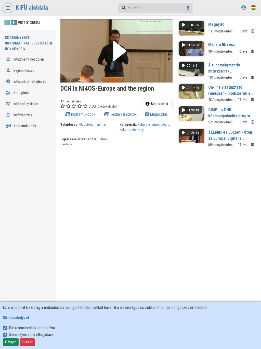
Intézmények (22, 115)
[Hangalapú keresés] (188, 7)
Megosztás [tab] (158, 114)
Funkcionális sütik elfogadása (32, 327)
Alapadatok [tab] (159, 103)
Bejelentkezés (23, 70)
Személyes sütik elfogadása (31, 334)
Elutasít (27, 342)
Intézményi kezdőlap (28, 59)
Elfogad (10, 342)
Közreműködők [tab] (82, 114)
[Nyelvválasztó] (253, 7)
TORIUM (29, 22)
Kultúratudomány (132, 129)
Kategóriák (21, 92)
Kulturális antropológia (153, 124)
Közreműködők (24, 126)
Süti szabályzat (16, 317)
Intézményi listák (25, 103)
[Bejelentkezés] (243, 7)
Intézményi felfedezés (29, 81)
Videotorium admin (92, 124)
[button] (116, 51)
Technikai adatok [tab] (123, 114)
